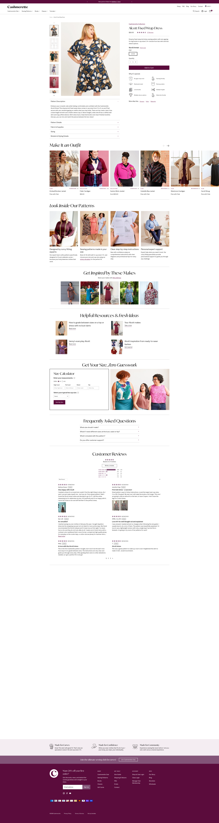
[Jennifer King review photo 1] (116, 505)
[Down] (54, 94)
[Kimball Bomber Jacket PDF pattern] (64, 169)
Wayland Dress (55, 734)
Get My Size (59, 402)
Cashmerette (57, 813)
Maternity (153, 101)
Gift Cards (101, 787)
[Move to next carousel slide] (168, 146)
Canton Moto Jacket (117, 191)
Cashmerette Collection (137, 24)
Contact (116, 787)
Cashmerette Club (103, 774)
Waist (78, 385)
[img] (62, 485)
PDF (130, 50)
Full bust (67, 385)
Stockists (152, 781)
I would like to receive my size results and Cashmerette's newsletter (87, 96)
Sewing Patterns (103, 777)
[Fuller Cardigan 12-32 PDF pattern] (94, 169)
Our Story (152, 774)
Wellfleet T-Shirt (116, 1)
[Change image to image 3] (54, 56)
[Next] (131, 1)
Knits (147, 101)
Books (100, 781)
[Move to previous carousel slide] (164, 145)
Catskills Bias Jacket (148, 191)
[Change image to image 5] (54, 82)
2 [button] (108, 558)
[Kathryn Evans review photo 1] (62, 507)
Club (51, 188)
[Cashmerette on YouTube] (70, 793)
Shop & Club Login (138, 774)
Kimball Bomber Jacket (58, 191)
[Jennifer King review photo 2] (124, 505)
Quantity (131, 58)
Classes (100, 784)
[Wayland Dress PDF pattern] (109, 655)
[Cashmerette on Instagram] (64, 793)
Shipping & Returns (120, 777)
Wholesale (152, 784)
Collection (83, 188)
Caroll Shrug (205, 191)
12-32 (133, 54)
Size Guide (117, 774)
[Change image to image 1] (54, 30)
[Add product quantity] (135, 62)
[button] (102, 469)
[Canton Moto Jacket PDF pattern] (124, 169)
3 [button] (110, 558)
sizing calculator (85, 259)
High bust (57, 385)
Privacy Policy (67, 813)
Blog (150, 777)
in (60, 381)
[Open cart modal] (210, 11)
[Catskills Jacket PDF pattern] (155, 169)
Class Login (136, 777)
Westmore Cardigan (178, 191)
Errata (116, 784)
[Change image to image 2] (54, 43)
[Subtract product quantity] (130, 62)
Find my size (143, 47)
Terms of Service (79, 813)
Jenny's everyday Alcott (79, 341)
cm (64, 381)
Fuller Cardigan (85, 191)
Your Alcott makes (133, 322)
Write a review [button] (109, 465)
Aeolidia (94, 813)
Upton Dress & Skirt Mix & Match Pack (183, 734)
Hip (89, 385)
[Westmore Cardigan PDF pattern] (185, 169)
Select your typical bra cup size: (65, 393)
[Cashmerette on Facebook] (67, 793)
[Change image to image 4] (54, 69)
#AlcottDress (117, 278)
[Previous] (87, 1)
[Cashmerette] (17, 7)
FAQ (115, 781)
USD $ (208, 6)
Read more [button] (61, 536)
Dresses (142, 101)
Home (51, 17)
